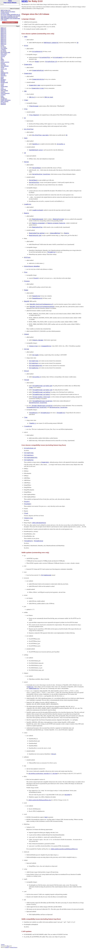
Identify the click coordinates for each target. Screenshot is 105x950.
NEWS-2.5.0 (3, 40)
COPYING (3, 74)
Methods (14, 2)
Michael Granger (13, 947)
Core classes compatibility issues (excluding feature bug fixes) (15, 15)
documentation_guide (5, 52)
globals (2, 59)
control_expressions (5, 93)
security (2, 83)
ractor (2, 70)
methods (2, 97)
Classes (9, 2)
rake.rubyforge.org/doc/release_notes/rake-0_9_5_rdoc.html (43, 773)
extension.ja (3, 55)
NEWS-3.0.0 (3, 44)
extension (3, 56)
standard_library (4, 86)
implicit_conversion (5, 62)
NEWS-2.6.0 (3, 41)
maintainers (3, 64)
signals (2, 85)
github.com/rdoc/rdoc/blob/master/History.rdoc (40, 800)
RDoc (8, 946)
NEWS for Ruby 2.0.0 (5, 10)
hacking (2, 60)
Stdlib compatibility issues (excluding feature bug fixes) (13, 18)
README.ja (3, 79)
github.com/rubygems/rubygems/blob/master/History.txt (64, 849)
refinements (3, 104)
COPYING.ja (3, 75)
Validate (3, 944)
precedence (3, 102)
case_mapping (4, 48)
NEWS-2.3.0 (3, 37)
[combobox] (10, 4)
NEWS (2, 78)
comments (3, 92)
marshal (2, 67)
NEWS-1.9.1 (3, 29)
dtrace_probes (4, 53)
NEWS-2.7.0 (3, 42)
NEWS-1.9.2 (3, 30)
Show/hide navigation (10, 22)
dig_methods (3, 51)
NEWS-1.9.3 (3, 32)
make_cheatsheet (5, 66)
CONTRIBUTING (4, 72)
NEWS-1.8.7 (3, 28)
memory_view (4, 68)
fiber (2, 57)
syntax (2, 87)
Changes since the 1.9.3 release (8, 11)
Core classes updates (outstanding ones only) (11, 14)
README (3, 81)
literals (2, 96)
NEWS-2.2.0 (3, 36)
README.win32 (4, 82)
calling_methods (4, 90)
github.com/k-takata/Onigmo (39, 522)
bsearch (2, 45)
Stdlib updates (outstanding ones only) (9, 17)
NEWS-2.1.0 (3, 34)
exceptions (3, 94)
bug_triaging (3, 47)
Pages (5, 2)
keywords (3, 63)
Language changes (5, 13)
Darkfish (7, 947)
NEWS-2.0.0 (3, 33)
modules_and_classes (6, 100)
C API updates (4, 19)
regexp (2, 71)
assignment (3, 89)
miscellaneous (4, 98)
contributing (3, 49)
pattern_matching (4, 101)
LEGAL (2, 77)
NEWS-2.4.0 (3, 38)
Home (10, 0)
